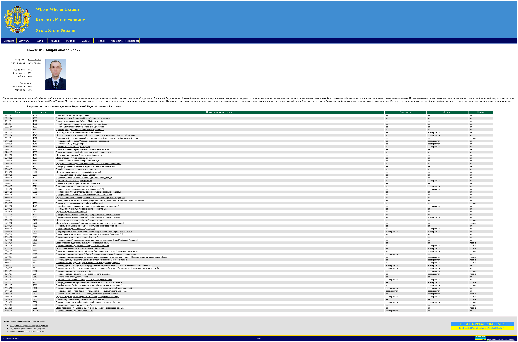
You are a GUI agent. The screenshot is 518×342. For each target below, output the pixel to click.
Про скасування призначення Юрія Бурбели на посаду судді (84, 178)
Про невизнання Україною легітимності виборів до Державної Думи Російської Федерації (97, 240)
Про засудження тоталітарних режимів (74, 180)
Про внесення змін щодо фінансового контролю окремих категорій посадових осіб (94, 288)
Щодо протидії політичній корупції (71, 211)
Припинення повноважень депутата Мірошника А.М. (80, 189)
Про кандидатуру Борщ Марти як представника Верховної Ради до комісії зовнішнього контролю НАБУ (104, 265)
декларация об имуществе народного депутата (29, 326)
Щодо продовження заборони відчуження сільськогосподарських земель (90, 308)
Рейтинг (101, 41)
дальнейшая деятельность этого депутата (27, 331)
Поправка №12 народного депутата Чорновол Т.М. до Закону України (88, 262)
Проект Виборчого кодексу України (72, 277)
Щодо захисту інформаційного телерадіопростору (79, 155)
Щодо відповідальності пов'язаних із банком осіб (78, 172)
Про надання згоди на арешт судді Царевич (76, 175)
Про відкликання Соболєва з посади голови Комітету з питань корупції (89, 285)
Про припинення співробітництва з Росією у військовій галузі (84, 195)
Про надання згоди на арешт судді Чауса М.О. (77, 237)
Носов (17, 338)
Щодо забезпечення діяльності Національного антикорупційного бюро (88, 163)
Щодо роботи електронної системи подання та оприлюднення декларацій (90, 223)
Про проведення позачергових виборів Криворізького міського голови (88, 214)
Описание (9, 41)
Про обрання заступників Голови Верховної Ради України (82, 124)
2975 (259, 338)
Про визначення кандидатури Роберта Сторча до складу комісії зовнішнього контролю (96, 254)
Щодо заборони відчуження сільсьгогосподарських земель (83, 243)
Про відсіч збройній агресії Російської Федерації (78, 183)
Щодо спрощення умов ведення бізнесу (74, 158)
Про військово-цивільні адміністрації (73, 146)
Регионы (70, 41)
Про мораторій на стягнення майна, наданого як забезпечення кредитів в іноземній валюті (97, 138)
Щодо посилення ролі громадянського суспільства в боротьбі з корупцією (90, 197)
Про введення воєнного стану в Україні (74, 305)
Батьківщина (34, 59)
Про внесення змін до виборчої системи (74, 311)
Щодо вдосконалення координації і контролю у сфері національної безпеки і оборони (95, 135)
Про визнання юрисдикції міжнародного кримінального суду (83, 152)
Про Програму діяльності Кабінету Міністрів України (80, 129)
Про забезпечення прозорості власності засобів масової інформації (87, 206)
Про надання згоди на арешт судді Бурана (75, 228)
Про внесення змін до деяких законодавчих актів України (82, 245)
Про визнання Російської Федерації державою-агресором (82, 141)
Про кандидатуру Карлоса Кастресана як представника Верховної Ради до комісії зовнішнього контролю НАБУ (107, 268)
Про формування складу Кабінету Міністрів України (80, 121)
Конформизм (132, 41)
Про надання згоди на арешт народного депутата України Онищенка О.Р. (89, 234)
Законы (86, 41)
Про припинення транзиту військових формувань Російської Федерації (88, 192)
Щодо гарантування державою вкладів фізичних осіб (80, 248)
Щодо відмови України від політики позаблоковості (79, 132)
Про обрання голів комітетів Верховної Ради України (80, 127)
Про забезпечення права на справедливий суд (77, 161)
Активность (117, 41)
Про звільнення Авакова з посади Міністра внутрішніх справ (84, 279)
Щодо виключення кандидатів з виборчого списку (79, 220)
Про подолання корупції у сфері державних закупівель (81, 209)
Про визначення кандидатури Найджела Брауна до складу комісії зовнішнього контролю (97, 251)
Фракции (55, 41)
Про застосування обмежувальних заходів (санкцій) (80, 299)
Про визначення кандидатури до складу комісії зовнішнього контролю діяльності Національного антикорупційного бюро (111, 257)
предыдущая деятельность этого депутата (27, 328)
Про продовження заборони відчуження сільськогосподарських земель (89, 282)
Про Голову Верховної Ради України (72, 115)
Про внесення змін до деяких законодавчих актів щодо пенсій (84, 274)
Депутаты (24, 41)
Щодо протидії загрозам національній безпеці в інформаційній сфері (87, 296)
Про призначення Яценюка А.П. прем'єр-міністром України (83, 118)
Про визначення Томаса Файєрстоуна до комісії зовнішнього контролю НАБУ (91, 291)
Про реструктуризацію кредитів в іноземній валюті (79, 203)
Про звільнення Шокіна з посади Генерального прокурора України (86, 226)
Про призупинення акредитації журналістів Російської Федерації (85, 166)
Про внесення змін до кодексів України (74, 271)
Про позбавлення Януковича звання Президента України (82, 149)
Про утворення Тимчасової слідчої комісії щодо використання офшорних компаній (94, 231)
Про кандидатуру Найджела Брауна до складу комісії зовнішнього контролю (91, 260)
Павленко (9, 338)
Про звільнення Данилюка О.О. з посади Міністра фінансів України (87, 294)
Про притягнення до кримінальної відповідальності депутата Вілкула (88, 302)
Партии (40, 41)
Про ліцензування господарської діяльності (76, 169)
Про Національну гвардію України (71, 144)
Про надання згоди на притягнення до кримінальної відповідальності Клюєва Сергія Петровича (100, 200)
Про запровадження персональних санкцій (76, 186)
